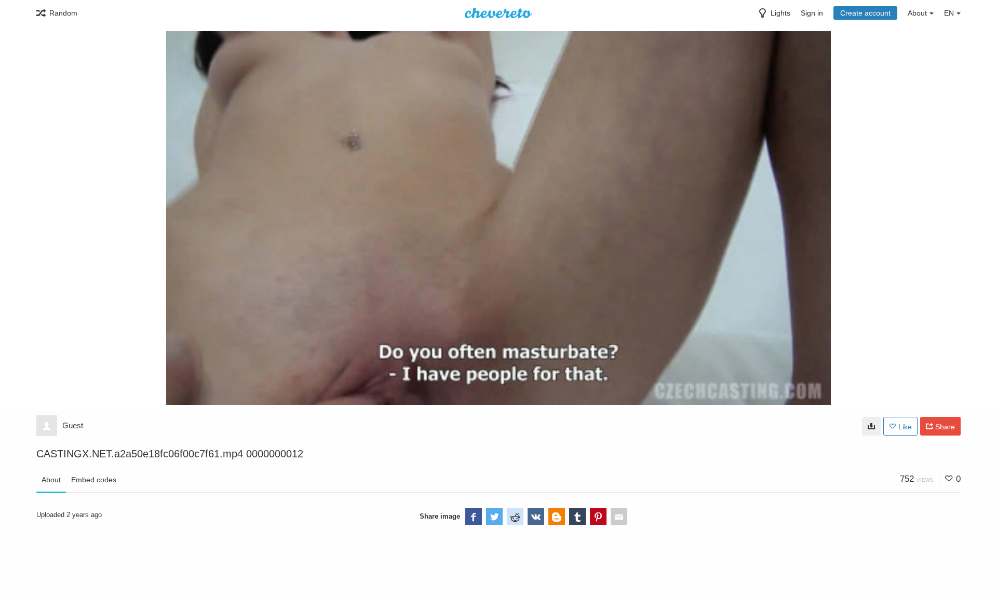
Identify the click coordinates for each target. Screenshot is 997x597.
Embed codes (93, 480)
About (51, 480)
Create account (865, 13)
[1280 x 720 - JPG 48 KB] (871, 426)
